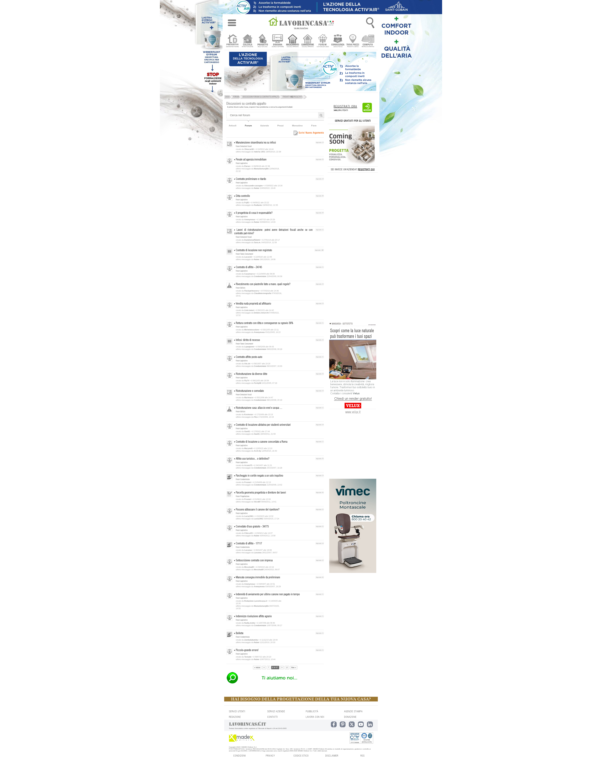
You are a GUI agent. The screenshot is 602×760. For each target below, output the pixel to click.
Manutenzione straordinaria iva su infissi (256, 142)
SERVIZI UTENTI (237, 711)
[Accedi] (367, 111)
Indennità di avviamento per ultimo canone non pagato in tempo (268, 594)
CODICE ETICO (301, 756)
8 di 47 (275, 667)
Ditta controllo (243, 196)
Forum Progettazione (242, 496)
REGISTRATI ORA (345, 106)
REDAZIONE (235, 717)
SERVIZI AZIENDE (276, 711)
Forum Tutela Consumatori (244, 254)
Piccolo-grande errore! (247, 650)
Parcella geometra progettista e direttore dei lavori (261, 492)
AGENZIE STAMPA (353, 711)
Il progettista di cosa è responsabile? (254, 213)
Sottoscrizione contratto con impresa (254, 560)
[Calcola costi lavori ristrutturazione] (247, 41)
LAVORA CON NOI (315, 717)
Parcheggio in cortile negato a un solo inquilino (259, 475)
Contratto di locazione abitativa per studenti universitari (263, 424)
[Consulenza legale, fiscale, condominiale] (338, 41)
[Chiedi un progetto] (262, 41)
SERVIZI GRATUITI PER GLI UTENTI (353, 121)
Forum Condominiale (243, 479)
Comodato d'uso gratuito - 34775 (252, 526)
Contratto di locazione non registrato (254, 250)
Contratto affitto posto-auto (249, 357)
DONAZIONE (350, 717)
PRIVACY (270, 756)
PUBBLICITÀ (312, 711)
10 (287, 667)
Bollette (239, 633)
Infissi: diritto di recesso (248, 340)
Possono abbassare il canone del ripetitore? (257, 509)
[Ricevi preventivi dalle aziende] (232, 41)
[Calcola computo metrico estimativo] (368, 41)
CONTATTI (272, 717)
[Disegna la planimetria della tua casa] (277, 41)
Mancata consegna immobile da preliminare (258, 577)
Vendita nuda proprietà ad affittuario (253, 303)
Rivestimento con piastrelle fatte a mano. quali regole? (263, 284)
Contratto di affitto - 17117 (249, 543)
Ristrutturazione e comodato (250, 391)
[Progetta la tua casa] (301, 701)
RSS (362, 756)
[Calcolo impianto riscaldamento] (292, 41)
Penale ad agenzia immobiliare (251, 159)
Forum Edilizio (240, 288)
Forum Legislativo (242, 163)
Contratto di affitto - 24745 (249, 267)
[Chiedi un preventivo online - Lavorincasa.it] (275, 683)
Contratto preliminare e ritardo (251, 179)
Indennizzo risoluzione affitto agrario (254, 616)
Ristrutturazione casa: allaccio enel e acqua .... (259, 408)
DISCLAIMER (331, 756)
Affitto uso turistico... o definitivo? (252, 458)
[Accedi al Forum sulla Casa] (323, 41)
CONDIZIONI (239, 756)
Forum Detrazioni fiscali (244, 146)
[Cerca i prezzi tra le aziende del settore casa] (353, 41)
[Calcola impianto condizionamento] (307, 41)
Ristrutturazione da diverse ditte (251, 374)
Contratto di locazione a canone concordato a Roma (261, 441)
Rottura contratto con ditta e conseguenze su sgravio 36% (264, 323)
